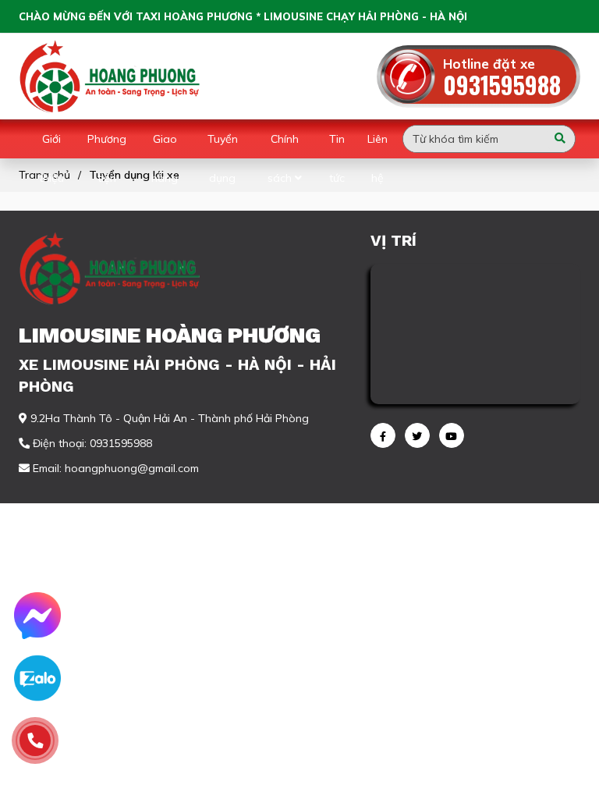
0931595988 (502, 84)
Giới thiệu (51, 158)
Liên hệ (377, 158)
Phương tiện (106, 158)
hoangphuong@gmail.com (132, 468)
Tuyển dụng (222, 158)
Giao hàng (164, 158)
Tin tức (337, 158)
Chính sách (283, 158)
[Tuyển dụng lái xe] (111, 76)
